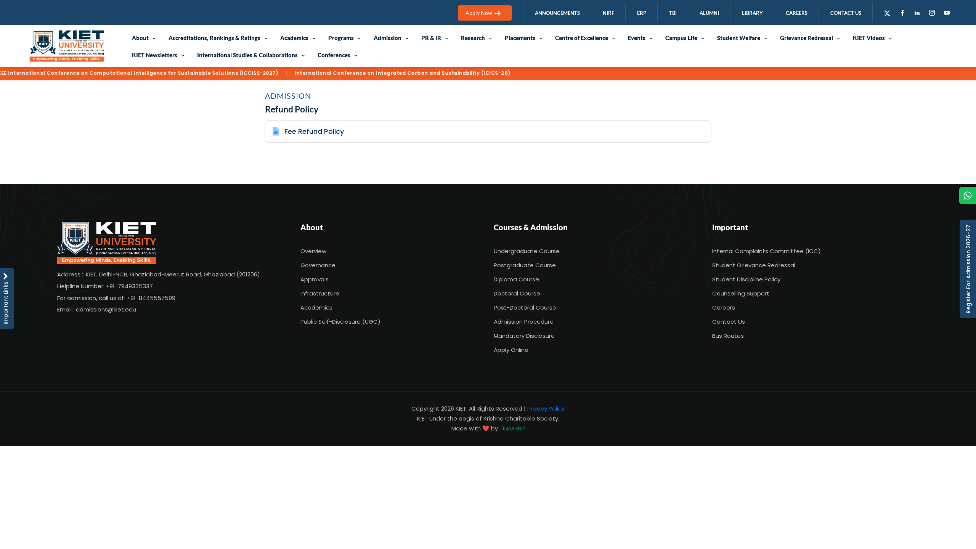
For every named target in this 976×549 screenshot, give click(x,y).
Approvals (314, 279)
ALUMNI (709, 13)
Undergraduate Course (527, 251)
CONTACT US (845, 13)
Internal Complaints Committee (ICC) (766, 251)
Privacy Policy (546, 409)
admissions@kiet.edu (106, 309)
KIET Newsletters (154, 54)
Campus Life (681, 37)
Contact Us (728, 322)
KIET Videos (869, 37)
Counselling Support (740, 293)
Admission (387, 37)
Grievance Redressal (806, 37)
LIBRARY (752, 13)
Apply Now (479, 13)
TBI (673, 13)
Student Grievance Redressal (753, 265)
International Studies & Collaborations (247, 54)
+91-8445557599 (151, 298)
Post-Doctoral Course (525, 307)
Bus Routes (728, 336)
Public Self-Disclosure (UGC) (340, 322)
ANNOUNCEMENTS (557, 13)
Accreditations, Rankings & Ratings (214, 37)
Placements (520, 37)
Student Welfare (738, 37)
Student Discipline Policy (746, 279)
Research (473, 37)
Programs (341, 37)
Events (636, 37)
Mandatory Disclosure (524, 336)
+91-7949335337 (129, 286)
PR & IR (431, 37)
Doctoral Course (517, 293)
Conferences (334, 54)
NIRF (608, 13)
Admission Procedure (524, 322)
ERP (641, 13)
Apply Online (511, 350)
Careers (723, 307)
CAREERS (796, 13)
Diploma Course (516, 279)
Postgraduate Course (525, 265)
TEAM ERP (512, 428)
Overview (313, 251)
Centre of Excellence (581, 37)
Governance (318, 265)
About (140, 37)
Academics (294, 37)
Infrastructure (319, 293)
